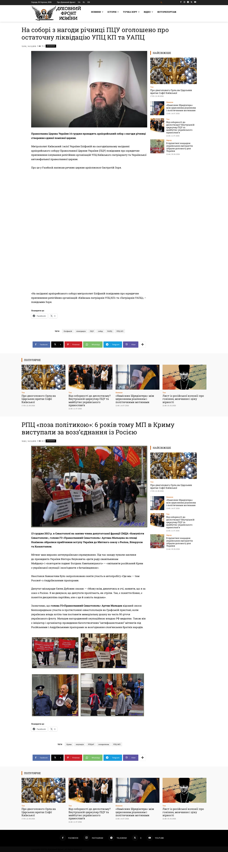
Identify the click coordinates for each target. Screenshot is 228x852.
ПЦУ (92, 331)
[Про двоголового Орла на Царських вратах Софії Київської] (173, 71)
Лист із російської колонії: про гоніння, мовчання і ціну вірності (183, 399)
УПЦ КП (119, 331)
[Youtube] (195, 2)
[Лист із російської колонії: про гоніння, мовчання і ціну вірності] (184, 377)
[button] (161, 2)
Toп (152, 87)
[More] (142, 344)
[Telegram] (188, 2)
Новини (51, 46)
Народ (169, 140)
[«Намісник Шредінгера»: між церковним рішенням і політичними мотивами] (157, 108)
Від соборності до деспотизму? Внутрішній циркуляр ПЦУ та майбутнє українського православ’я (180, 127)
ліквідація (81, 331)
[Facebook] (181, 2)
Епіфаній (68, 331)
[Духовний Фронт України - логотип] (56, 13)
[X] (191, 2)
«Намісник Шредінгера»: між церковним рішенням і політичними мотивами (181, 108)
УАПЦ (109, 331)
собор (100, 331)
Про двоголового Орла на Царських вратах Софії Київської (171, 91)
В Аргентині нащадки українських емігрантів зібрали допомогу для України (179, 147)
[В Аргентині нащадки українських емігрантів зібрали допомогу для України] (157, 146)
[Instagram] (184, 2)
